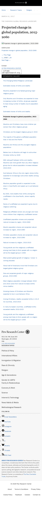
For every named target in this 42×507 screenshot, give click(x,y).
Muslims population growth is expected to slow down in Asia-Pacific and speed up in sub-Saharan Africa (20, 186)
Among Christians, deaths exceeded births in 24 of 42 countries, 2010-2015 (21, 300)
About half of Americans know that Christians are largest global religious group (20, 267)
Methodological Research (11, 407)
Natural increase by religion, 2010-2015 (17, 242)
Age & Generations (9, 375)
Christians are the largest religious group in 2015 (20, 132)
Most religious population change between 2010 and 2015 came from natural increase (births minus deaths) (20, 283)
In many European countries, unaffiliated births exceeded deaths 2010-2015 (19, 308)
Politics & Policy (8, 350)
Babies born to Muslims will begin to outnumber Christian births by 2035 (20, 153)
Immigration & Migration (11, 360)
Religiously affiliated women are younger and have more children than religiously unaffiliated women (20, 213)
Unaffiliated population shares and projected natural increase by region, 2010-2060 (18, 220)
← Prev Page (6, 55)
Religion (5, 370)
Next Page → (6, 60)
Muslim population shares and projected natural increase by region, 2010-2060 (20, 228)
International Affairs (9, 355)
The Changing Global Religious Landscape (19, 21)
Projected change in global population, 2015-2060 (19, 50)
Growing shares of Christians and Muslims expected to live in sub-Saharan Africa (18, 292)
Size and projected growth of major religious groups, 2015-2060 (18, 274)
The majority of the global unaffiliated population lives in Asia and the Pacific (19, 138)
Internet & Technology (10, 397)
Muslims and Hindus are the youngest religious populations (19, 146)
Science (5, 392)
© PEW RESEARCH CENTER (11, 68)
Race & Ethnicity (8, 365)
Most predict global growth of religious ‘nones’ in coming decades (20, 259)
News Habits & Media (10, 402)
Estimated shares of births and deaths (16, 86)
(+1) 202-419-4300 (8, 343)
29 (10, 58)
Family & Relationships (11, 383)
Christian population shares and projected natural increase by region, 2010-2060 (20, 236)
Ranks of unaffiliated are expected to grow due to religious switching (20, 205)
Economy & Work (8, 388)
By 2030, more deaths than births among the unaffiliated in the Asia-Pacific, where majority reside (19, 196)
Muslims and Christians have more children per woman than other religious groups (19, 125)
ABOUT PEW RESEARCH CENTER (12, 461)
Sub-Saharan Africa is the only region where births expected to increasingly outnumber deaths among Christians (20, 175)
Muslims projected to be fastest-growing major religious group (19, 92)
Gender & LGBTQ (8, 380)
